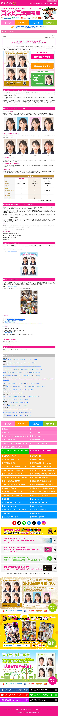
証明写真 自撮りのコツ (11, 459)
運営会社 (23, 709)
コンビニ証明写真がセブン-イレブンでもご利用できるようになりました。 (17, 409)
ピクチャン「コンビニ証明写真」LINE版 (16, 451)
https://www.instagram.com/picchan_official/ (16, 319)
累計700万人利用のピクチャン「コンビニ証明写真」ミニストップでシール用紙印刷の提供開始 (21, 372)
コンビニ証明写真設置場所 (40, 443)
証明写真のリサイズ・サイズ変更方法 (15, 477)
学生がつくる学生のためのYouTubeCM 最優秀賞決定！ (13, 393)
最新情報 (6, 499)
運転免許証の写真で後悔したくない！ (43, 481)
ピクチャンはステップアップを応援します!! (43, 3)
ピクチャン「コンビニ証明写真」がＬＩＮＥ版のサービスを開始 (15, 399)
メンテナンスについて (39, 510)
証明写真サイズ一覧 (38, 439)
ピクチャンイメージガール (40, 502)
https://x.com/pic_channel (9, 321)
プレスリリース (37, 506)
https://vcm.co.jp (8, 332)
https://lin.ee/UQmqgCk (10, 322)
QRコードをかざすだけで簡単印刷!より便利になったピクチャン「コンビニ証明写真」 (19, 362)
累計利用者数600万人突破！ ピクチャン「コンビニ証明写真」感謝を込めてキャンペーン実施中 (21, 375)
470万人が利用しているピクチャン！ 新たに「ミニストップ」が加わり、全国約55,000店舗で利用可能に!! (24, 386)
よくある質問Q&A (9, 439)
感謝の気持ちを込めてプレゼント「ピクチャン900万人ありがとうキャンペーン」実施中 (20, 359)
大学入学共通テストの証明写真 (13, 470)
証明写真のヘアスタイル (11, 456)
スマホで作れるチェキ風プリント (14, 495)
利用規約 (17, 709)
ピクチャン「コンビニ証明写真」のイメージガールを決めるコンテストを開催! (18, 389)
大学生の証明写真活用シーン (41, 477)
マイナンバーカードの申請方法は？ (15, 466)
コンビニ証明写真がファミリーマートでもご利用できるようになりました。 (17, 415)
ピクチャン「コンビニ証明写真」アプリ (44, 451)
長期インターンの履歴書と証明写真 (43, 488)
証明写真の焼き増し (10, 463)
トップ (8, 22)
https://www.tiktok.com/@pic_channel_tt (14, 317)
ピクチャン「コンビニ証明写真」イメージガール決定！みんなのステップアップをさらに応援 (21, 383)
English (54, 0)
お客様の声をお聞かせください (13, 447)
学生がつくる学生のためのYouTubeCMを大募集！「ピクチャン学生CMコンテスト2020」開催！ (21, 396)
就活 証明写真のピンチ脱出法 (13, 474)
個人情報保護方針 (8, 709)
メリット (22, 22)
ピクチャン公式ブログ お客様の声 (15, 510)
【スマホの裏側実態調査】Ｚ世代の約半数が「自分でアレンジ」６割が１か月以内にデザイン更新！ (22, 366)
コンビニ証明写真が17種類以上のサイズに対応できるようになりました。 (17, 412)
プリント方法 (36, 432)
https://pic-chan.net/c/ (12, 251)
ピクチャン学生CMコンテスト (13, 502)
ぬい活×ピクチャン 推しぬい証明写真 (43, 492)
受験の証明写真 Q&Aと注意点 (41, 466)
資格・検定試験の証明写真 (12, 481)
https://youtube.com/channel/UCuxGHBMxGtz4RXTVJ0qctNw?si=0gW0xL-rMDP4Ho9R (24, 323)
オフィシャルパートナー (11, 506)
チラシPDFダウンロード (48, 709)
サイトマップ (37, 709)
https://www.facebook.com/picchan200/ (15, 320)
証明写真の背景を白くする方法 (41, 463)
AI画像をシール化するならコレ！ (14, 492)
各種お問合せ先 (37, 513)
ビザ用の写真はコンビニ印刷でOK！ (15, 484)
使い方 (36, 22)
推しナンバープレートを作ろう (41, 495)
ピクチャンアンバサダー (11, 517)
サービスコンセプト (38, 499)
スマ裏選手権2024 (38, 517)
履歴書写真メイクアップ (39, 459)
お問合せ (30, 709)
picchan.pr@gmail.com (9, 342)
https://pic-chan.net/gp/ (12, 286)
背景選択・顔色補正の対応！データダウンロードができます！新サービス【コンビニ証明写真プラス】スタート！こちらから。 (31, 27)
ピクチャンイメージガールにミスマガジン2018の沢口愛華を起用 (15, 402)
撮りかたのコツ (37, 436)
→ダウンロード (6, 351)
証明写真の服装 (36, 456)
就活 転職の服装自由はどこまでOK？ (43, 474)
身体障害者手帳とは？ (10, 488)
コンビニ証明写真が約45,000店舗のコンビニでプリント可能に (15, 405)
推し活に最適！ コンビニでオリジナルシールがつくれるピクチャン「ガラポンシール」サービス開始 (22, 369)
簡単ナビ (50, 22)
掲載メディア (8, 513)
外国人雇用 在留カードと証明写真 (42, 484)
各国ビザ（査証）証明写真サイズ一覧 (15, 443)
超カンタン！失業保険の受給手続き (43, 470)
